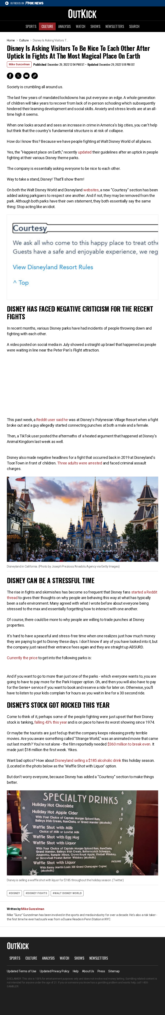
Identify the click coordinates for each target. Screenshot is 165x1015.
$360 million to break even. (129, 744)
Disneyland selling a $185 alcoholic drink (88, 760)
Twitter (18, 76)
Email (26, 76)
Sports (31, 26)
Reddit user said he (52, 419)
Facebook (10, 76)
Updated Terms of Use (21, 971)
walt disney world (68, 893)
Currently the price (22, 658)
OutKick (82, 13)
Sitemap (113, 971)
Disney (15, 893)
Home (11, 40)
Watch (80, 26)
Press (101, 971)
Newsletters (114, 26)
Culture (47, 26)
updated (85, 152)
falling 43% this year (50, 722)
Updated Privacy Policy (54, 971)
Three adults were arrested (80, 463)
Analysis (64, 26)
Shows (95, 26)
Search (134, 26)
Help (76, 971)
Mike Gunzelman (19, 64)
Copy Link (34, 76)
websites (91, 190)
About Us (88, 971)
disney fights (37, 893)
